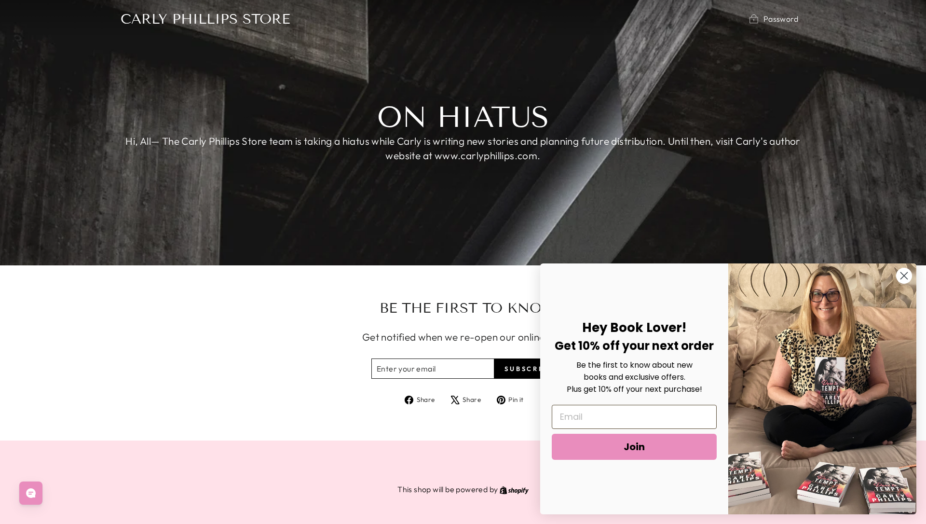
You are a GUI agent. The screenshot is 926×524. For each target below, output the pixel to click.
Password (780, 19)
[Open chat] (30, 493)
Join (634, 447)
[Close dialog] (904, 275)
